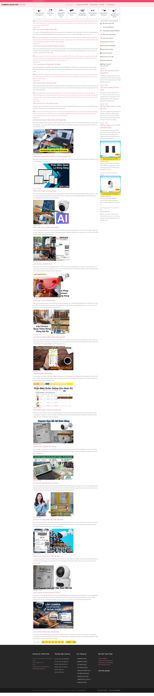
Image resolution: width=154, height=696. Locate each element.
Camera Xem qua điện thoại (83, 670)
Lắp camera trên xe (82, 664)
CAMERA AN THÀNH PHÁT (38, 1)
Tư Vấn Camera (110, 4)
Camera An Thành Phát (40, 654)
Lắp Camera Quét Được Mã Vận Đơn (46, 556)
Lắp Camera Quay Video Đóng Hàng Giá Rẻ (49, 337)
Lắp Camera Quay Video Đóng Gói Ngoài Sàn (49, 120)
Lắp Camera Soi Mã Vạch (42, 264)
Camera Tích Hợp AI (106, 53)
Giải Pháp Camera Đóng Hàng (44, 300)
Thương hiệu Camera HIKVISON (111, 30)
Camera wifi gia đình (82, 661)
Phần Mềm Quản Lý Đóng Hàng (44, 191)
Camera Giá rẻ (82, 690)
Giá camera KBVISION (114, 690)
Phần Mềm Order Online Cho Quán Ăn (47, 410)
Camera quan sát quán (82, 676)
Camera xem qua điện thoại (105, 660)
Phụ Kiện (102, 4)
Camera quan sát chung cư (84, 679)
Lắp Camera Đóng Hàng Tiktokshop (46, 632)
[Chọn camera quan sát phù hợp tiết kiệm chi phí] (118, 13)
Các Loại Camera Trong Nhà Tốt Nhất (46, 64)
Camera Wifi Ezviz (59, 672)
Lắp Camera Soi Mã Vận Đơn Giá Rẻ (46, 592)
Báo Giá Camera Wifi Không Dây (45, 29)
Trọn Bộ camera (94, 4)
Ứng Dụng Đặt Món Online (42, 373)
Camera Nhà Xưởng (82, 658)
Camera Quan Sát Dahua (60, 664)
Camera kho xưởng (82, 682)
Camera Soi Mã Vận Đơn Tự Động (45, 483)
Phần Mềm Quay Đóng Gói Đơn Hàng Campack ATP (52, 156)
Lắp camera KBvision (108, 27)
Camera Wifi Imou (59, 669)
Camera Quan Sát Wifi (82, 4)
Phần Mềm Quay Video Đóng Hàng (45, 227)
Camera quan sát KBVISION (61, 658)
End (74, 642)
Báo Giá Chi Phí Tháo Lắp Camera (45, 103)
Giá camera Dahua (102, 690)
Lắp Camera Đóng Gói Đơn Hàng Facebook (49, 46)
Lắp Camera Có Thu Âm (107, 41)
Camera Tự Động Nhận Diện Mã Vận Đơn (48, 519)
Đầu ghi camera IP (105, 64)
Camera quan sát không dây (105, 662)
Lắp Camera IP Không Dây (107, 45)
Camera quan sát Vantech (61, 666)
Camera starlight (102, 658)
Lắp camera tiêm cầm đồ (83, 673)
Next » (69, 642)
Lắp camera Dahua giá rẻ (109, 34)
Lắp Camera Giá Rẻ (108, 38)
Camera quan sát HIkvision (61, 661)
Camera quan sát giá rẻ (38, 668)
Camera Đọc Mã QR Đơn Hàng (44, 446)
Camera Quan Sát (13, 5)
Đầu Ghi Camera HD (106, 60)
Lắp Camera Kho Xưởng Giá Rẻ (44, 83)
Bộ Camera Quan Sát (108, 23)
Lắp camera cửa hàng (82, 667)
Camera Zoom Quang (106, 49)
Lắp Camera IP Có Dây (107, 56)
